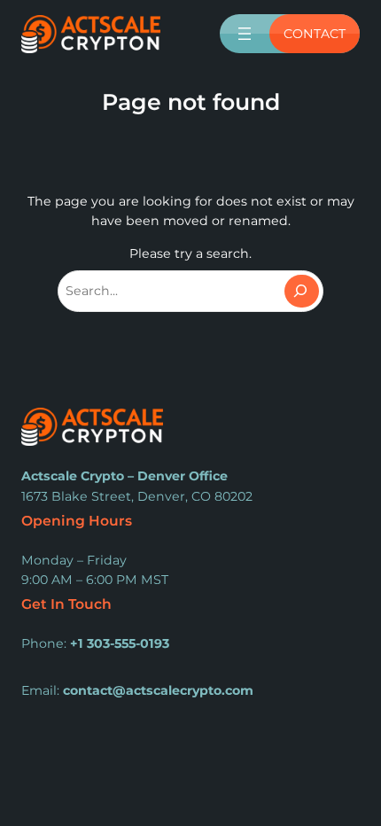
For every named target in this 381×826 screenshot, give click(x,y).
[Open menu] (244, 33)
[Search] (301, 291)
